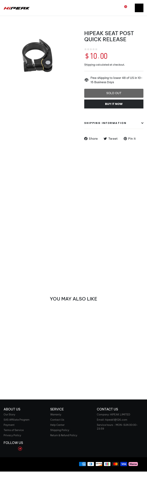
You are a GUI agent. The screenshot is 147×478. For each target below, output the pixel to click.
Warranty (55, 414)
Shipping (89, 64)
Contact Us (57, 419)
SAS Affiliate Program (17, 419)
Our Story (9, 414)
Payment (9, 425)
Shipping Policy (59, 430)
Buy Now (13, 367)
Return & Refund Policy (63, 435)
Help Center (57, 425)
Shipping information (105, 123)
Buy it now (114, 104)
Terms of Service (14, 430)
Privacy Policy (12, 435)
